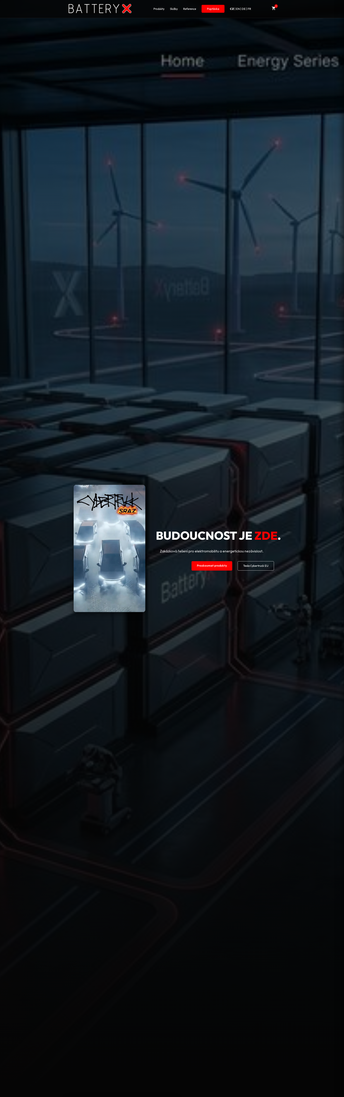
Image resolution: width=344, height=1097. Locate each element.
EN (238, 9)
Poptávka (213, 9)
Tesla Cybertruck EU (255, 565)
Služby (174, 9)
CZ (232, 9)
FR (249, 9)
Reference (189, 9)
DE (244, 9)
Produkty (158, 9)
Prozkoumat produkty (212, 565)
